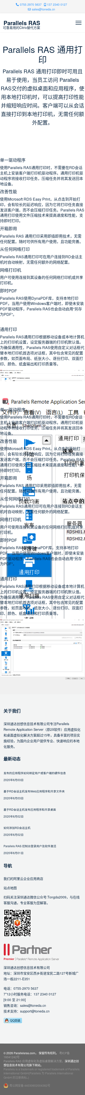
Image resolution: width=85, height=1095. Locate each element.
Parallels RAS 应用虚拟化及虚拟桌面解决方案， (34, 1061)
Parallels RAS (22, 23)
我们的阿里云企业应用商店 (23, 878)
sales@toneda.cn (43, 9)
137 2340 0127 (57, 4)
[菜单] (78, 22)
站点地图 (10, 887)
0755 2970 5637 (31, 4)
